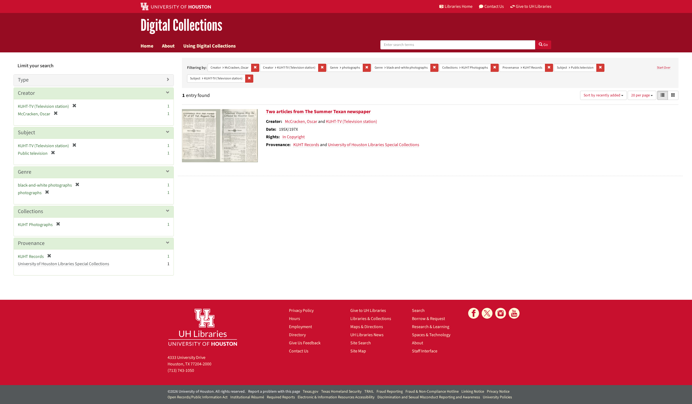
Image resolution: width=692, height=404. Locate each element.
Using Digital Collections (209, 45)
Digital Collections (181, 25)
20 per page (641, 95)
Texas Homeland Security (341, 391)
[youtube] (514, 313)
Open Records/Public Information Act (198, 397)
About (168, 45)
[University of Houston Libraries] (203, 327)
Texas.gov (310, 391)
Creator (26, 93)
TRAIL (369, 391)
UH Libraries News (367, 335)
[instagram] (500, 313)
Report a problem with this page (274, 391)
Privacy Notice (498, 391)
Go (545, 45)
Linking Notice (472, 391)
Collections (30, 211)
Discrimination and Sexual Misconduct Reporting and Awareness (428, 397)
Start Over (663, 67)
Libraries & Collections (370, 319)
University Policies (497, 397)
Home (147, 45)
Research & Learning (430, 327)
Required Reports (281, 397)
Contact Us (298, 351)
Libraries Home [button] (459, 6)
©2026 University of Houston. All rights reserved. (206, 391)
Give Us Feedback (305, 343)
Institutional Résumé (247, 397)
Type (23, 80)
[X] (487, 313)
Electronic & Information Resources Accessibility (336, 397)
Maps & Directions (366, 327)
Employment (300, 327)
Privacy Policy (301, 311)
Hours (294, 319)
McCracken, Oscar (301, 121)
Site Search (360, 343)
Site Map (358, 351)
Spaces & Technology (431, 335)
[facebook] (473, 313)
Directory (297, 335)
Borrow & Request (428, 319)
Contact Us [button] (494, 6)
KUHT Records (306, 145)
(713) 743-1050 (181, 370)
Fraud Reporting (390, 391)
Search (418, 311)
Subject (26, 132)
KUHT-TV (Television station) (351, 121)
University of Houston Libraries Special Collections (373, 145)
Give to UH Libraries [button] (533, 6)
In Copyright (293, 137)
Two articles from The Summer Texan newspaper (318, 111)
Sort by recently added (602, 95)
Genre (24, 172)
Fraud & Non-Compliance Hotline (432, 391)
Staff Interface (424, 351)
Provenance (31, 243)
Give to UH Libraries (368, 311)
